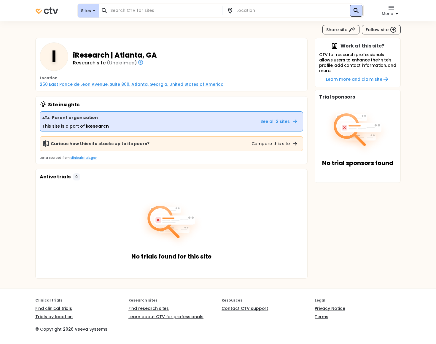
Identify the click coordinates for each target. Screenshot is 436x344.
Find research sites (148, 308)
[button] (76, 176)
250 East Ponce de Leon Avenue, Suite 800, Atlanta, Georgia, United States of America (131, 84)
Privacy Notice (330, 308)
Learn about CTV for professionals (165, 316)
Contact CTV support (245, 308)
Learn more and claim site (354, 79)
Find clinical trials (53, 308)
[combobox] (164, 10)
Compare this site (271, 144)
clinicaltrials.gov (83, 158)
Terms (321, 316)
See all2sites (275, 121)
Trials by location (54, 316)
